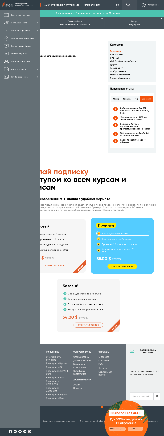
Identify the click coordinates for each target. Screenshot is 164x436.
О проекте (103, 357)
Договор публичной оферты (93, 421)
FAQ (100, 364)
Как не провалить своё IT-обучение (133, 141)
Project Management (120, 78)
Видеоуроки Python (56, 363)
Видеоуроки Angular (56, 394)
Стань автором (81, 357)
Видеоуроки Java (55, 377)
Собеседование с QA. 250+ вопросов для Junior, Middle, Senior (134, 110)
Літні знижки (63, 13)
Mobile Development (120, 74)
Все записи (115, 51)
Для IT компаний (82, 360)
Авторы (102, 368)
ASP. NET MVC (117, 54)
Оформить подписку (54, 265)
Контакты (103, 360)
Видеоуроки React (55, 398)
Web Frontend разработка (123, 61)
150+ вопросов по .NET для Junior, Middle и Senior (133, 118)
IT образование (118, 71)
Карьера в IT (116, 68)
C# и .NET (114, 58)
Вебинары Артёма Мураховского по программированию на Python (135, 126)
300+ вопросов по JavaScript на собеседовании (134, 134)
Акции (76, 384)
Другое (114, 64)
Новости (77, 388)
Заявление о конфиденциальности (59, 421)
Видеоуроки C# (54, 367)
